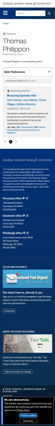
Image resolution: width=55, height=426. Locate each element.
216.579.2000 (9, 209)
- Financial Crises (25, 127)
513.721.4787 (8, 227)
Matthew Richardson (26, 104)
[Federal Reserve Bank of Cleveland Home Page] (27, 3)
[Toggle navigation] (5, 12)
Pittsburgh (13, 233)
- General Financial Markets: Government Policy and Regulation (26, 129)
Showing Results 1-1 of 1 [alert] (21, 81)
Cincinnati (12, 216)
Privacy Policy (23, 410)
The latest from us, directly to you (22, 292)
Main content (13, 1)
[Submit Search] (49, 13)
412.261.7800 (9, 247)
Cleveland (12, 198)
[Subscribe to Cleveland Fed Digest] (27, 280)
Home (6, 23)
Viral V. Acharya (14, 100)
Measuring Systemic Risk (21, 95)
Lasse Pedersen (30, 100)
